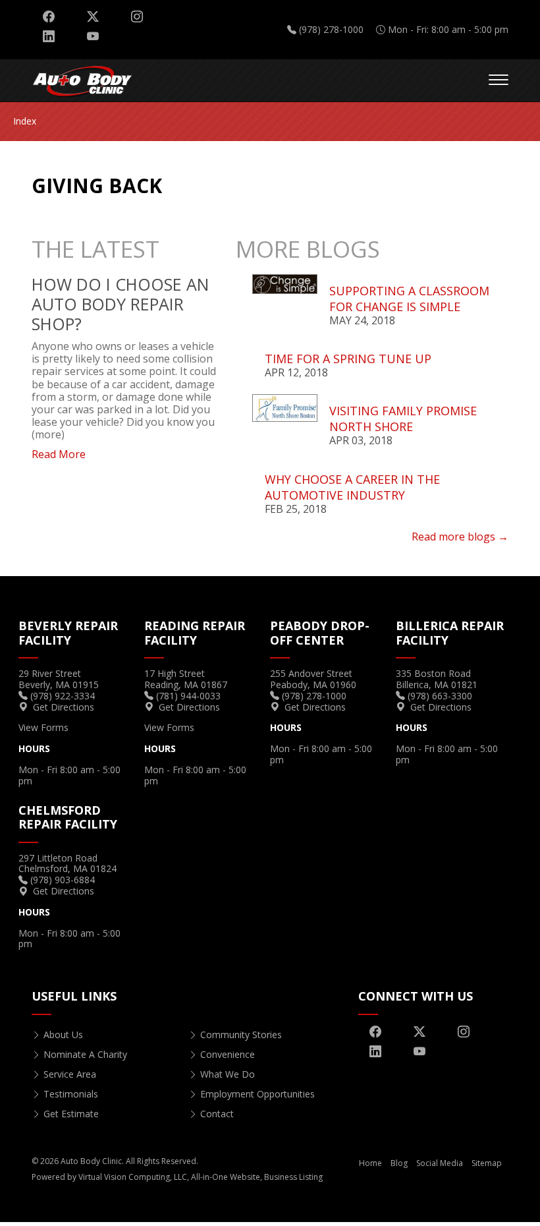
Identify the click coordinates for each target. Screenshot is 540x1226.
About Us (63, 1034)
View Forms (43, 727)
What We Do (227, 1074)
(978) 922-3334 (62, 695)
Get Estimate (71, 1113)
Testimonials (70, 1094)
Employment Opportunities (257, 1094)
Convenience (227, 1054)
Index (24, 121)
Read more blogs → (460, 536)
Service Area (69, 1074)
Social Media (439, 1163)
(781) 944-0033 (188, 695)
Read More (59, 454)
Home (370, 1163)
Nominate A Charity (85, 1054)
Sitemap (487, 1163)
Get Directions (63, 707)
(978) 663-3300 (440, 695)
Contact (217, 1113)
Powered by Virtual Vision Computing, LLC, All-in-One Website (146, 1176)
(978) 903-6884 (62, 879)
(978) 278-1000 (331, 29)
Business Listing (293, 1176)
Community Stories (241, 1034)
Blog (399, 1163)
